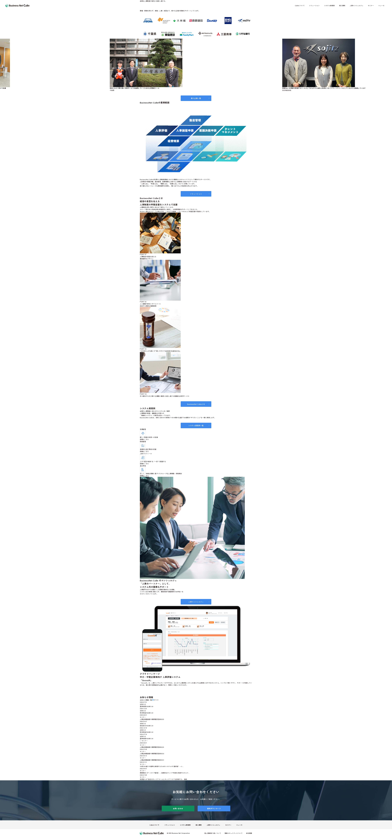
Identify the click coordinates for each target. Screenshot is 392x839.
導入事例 (342, 5)
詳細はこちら (144, 439)
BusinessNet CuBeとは (196, 404)
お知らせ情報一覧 (146, 700)
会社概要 (249, 833)
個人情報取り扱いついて (212, 833)
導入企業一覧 (196, 98)
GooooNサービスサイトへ (196, 693)
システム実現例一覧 (196, 425)
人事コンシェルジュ (356, 5)
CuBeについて (300, 5)
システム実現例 (329, 5)
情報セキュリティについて (234, 833)
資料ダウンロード (214, 808)
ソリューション (314, 5)
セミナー (371, 5)
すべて (156, 700)
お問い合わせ (178, 808)
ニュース (381, 5)
